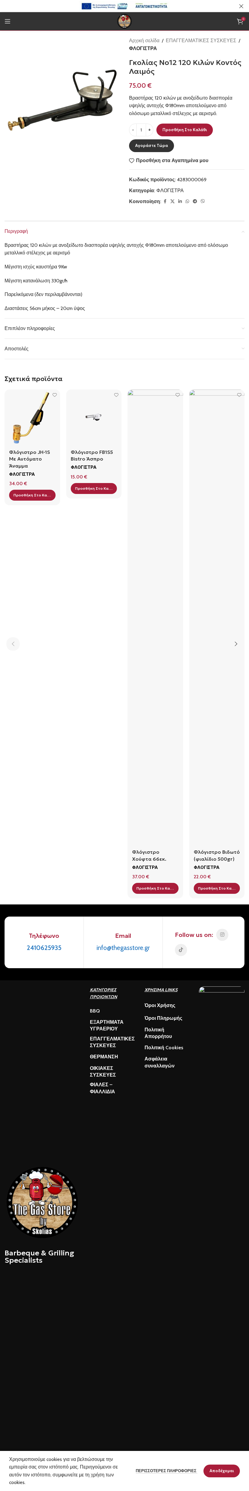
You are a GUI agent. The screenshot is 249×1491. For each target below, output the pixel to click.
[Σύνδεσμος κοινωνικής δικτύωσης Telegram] (195, 201)
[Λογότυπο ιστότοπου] (124, 21)
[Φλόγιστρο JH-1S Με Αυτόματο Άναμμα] (32, 417)
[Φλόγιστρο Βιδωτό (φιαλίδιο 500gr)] (217, 617)
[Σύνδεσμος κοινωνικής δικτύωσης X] (172, 201)
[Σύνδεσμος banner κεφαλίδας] (115, 6)
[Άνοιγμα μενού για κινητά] (8, 21)
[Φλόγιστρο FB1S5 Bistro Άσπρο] (94, 417)
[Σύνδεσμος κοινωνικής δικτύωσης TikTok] (181, 950)
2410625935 (44, 947)
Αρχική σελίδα (144, 40)
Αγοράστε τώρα (151, 145)
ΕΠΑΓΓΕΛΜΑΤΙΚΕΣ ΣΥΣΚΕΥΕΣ (201, 40)
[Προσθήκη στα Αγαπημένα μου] (54, 395)
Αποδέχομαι (222, 1470)
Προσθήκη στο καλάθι (184, 129)
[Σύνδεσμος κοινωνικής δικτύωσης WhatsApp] (187, 201)
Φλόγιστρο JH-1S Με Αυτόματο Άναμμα (29, 459)
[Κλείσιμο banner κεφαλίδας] (241, 6)
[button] (32, 495)
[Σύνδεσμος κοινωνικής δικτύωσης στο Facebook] (165, 201)
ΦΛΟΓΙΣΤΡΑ (143, 48)
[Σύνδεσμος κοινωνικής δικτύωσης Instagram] (222, 935)
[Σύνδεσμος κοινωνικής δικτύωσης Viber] (203, 201)
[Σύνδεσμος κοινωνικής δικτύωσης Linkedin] (180, 201)
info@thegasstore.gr (123, 947)
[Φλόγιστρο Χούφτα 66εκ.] (155, 617)
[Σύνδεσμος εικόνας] (42, 1202)
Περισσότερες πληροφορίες (166, 1470)
